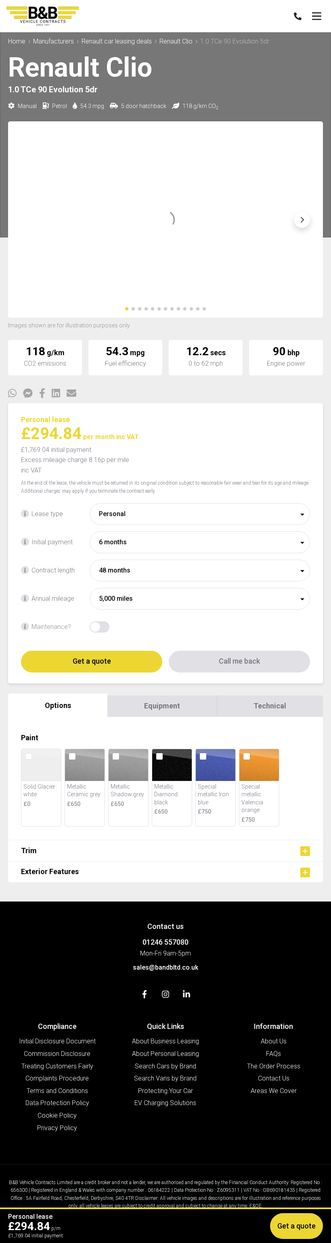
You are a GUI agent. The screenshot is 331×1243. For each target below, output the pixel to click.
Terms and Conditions (57, 1091)
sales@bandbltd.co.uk (165, 967)
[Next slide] (302, 220)
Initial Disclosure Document (57, 1041)
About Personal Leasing (165, 1054)
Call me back (239, 661)
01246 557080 (165, 942)
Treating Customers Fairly (57, 1066)
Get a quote (92, 661)
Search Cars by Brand (165, 1066)
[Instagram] (165, 996)
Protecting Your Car (165, 1091)
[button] (126, 308)
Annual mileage (52, 598)
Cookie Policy (57, 1115)
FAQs (273, 1054)
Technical (269, 706)
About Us (274, 1041)
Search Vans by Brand (165, 1078)
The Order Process (273, 1066)
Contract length (53, 570)
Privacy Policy (57, 1128)
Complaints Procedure (57, 1078)
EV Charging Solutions (165, 1103)
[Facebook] (144, 996)
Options (58, 705)
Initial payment (52, 542)
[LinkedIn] (186, 996)
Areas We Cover (274, 1091)
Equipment (162, 706)
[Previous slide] (29, 220)
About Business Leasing (165, 1041)
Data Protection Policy (57, 1103)
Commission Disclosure (57, 1054)
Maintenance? (51, 627)
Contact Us (273, 1078)
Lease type (47, 514)
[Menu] (316, 16)
